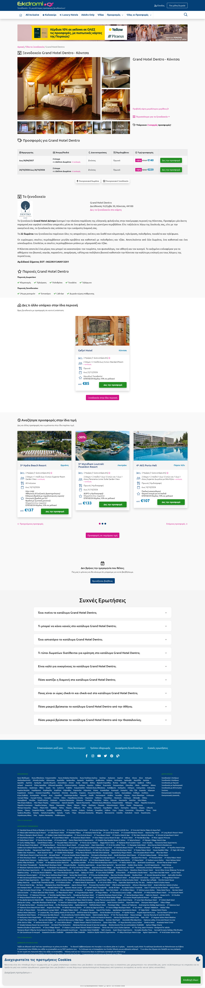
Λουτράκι (47, 798)
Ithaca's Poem (123, 870)
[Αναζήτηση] (186, 14)
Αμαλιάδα (60, 780)
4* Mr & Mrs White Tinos (115, 845)
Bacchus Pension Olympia (120, 875)
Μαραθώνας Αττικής (75, 798)
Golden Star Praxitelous (26, 852)
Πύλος (61, 808)
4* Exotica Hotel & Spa (120, 835)
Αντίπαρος (118, 780)
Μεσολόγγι (108, 798)
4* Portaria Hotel (155, 857)
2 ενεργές (152, 124)
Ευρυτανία (107, 785)
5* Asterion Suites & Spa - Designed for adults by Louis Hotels (81, 902)
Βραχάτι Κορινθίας (104, 783)
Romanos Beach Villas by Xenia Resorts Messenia (36, 930)
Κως (50, 795)
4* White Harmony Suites (71, 907)
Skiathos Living (23, 872)
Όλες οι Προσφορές (138, 14)
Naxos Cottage (136, 915)
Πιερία (128, 805)
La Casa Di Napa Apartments (28, 880)
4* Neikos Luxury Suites (155, 860)
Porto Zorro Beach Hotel (66, 845)
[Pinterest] (111, 755)
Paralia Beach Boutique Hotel (50, 865)
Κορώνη (82, 793)
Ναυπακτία (123, 800)
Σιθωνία (150, 808)
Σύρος (121, 810)
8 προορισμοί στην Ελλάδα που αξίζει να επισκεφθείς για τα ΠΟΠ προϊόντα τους (47, 949)
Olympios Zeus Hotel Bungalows (57, 885)
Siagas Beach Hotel (107, 842)
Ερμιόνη (90, 785)
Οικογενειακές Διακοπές (170, 795)
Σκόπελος (58, 810)
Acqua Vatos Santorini (105, 865)
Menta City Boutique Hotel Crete (126, 917)
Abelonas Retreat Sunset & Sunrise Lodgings (90, 925)
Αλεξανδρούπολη (24, 780)
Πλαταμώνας (138, 805)
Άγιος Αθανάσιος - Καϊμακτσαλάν (44, 778)
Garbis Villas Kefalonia (25, 862)
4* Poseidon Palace (73, 832)
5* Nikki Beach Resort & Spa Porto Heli (32, 855)
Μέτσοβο (136, 798)
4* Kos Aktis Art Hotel (85, 897)
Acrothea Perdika (80, 870)
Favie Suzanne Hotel (45, 852)
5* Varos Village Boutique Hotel (118, 907)
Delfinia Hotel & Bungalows (87, 912)
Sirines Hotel (163, 855)
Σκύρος (66, 810)
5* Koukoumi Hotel (175, 892)
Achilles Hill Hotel (80, 860)
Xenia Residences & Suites (110, 912)
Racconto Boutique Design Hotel (66, 872)
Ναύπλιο (132, 800)
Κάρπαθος (67, 790)
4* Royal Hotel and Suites (138, 877)
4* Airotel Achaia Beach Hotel (167, 835)
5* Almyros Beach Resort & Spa (29, 897)
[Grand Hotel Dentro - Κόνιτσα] (58, 88)
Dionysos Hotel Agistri (149, 902)
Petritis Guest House (166, 880)
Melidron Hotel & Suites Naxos (158, 882)
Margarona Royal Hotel (41, 850)
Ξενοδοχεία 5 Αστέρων (170, 778)
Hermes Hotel (177, 890)
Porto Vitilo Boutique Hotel (62, 850)
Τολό (154, 810)
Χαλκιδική (128, 813)
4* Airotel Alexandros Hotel (155, 875)
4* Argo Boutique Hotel (84, 892)
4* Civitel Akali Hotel (167, 900)
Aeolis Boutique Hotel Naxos (125, 855)
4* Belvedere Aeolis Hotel (137, 872)
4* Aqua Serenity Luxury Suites (130, 922)
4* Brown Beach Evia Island (27, 845)
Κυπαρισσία (34, 795)
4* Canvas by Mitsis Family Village (108, 897)
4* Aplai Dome (156, 897)
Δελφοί (20, 785)
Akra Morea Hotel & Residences (160, 845)
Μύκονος (79, 800)
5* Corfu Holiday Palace (26, 842)
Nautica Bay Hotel (152, 832)
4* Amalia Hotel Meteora (26, 860)
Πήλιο (122, 805)
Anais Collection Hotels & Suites (166, 885)
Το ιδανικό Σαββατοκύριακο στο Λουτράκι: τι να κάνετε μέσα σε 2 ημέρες (97, 946)
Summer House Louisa (73, 887)
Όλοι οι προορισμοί (24, 820)
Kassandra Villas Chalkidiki (75, 932)
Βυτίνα (115, 783)
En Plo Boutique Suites (64, 905)
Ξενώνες (164, 790)
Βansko (85, 783)
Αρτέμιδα (37, 783)
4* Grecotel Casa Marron (99, 830)
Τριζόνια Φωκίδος (24, 813)
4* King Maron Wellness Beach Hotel (53, 875)
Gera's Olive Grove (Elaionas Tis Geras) (169, 870)
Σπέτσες (90, 810)
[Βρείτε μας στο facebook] (86, 755)
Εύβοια (98, 785)
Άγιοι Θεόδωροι (23, 778)
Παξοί (136, 803)
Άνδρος (109, 780)
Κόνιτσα (65, 793)
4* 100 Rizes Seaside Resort (99, 860)
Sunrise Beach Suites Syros (167, 912)
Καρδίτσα (57, 790)
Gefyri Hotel (174, 887)
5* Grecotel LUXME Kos (120, 830)
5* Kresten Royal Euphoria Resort (136, 897)
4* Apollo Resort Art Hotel (124, 867)
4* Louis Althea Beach (63, 922)
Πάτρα (84, 805)
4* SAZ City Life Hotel (101, 850)
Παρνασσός (60, 805)
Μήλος (144, 798)
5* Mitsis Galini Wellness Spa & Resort (31, 832)
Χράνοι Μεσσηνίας (46, 815)
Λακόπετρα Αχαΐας (71, 795)
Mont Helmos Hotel (173, 860)
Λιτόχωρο (150, 795)
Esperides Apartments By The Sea (131, 882)
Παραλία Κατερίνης (148, 803)
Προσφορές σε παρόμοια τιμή (103, 535)
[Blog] (118, 755)
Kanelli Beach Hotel (45, 842)
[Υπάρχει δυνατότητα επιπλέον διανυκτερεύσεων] (109, 358)
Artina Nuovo (22, 895)
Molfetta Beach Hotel (97, 905)
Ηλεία (137, 785)
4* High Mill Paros (177, 850)
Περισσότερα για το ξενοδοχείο (151, 116)
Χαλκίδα (119, 813)
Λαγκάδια (58, 795)
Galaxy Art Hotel (87, 872)
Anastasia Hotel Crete (165, 922)
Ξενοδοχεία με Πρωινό (170, 783)
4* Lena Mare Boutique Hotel (145, 900)
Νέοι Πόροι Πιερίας (41, 803)
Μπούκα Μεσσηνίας (66, 800)
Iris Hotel (39, 862)
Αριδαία (146, 780)
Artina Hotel (120, 872)
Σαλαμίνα (97, 808)
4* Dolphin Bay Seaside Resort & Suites (110, 840)
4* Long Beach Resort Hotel (172, 832)
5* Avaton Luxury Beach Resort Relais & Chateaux (81, 927)
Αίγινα (134, 778)
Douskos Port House (139, 857)
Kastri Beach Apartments (122, 930)
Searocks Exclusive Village (102, 867)
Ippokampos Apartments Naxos (124, 910)
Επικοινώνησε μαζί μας (50, 747)
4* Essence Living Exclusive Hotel (125, 880)
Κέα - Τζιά (133, 790)
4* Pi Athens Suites (63, 882)
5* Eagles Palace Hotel (69, 910)
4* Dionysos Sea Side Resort (48, 915)
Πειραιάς (101, 805)
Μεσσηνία (117, 798)
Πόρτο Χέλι (44, 808)
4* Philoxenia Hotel (143, 847)
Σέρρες (141, 808)
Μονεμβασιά (22, 800)
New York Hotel (112, 890)
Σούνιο (74, 810)
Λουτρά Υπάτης (36, 798)
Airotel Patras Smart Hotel (167, 862)
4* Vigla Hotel (144, 910)
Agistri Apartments (150, 932)
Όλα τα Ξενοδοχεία (35, 46)
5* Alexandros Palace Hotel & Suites (78, 900)
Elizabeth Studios (24, 850)
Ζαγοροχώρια (118, 785)
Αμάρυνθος (70, 780)
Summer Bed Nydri (113, 920)
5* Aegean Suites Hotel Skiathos (163, 917)
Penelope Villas (114, 905)
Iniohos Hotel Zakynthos (26, 912)
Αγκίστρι (102, 778)
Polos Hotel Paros (163, 890)
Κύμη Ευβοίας (22, 795)
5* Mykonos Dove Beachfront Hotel (31, 907)
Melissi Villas (165, 907)
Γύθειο (148, 783)
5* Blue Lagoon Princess (161, 837)
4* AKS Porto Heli (43, 837)
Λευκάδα (118, 795)
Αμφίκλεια (90, 780)
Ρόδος (89, 808)
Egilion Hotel (43, 860)
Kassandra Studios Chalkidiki (52, 932)
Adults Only (87, 14)
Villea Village (165, 902)
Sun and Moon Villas (103, 880)
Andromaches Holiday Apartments (152, 905)
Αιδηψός (148, 778)
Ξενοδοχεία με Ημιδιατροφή (172, 785)
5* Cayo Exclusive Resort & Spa (29, 890)
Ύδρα (74, 813)
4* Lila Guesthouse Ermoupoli (28, 932)
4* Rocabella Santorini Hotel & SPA (30, 900)
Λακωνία (83, 795)
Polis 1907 (145, 917)
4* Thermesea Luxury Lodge (120, 892)
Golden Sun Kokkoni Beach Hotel (29, 847)
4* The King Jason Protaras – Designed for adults (151, 927)
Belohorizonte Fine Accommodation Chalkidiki (126, 925)
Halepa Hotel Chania (159, 910)
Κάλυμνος (151, 788)
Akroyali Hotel (54, 855)
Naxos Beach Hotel (50, 897)
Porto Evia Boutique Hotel (122, 850)
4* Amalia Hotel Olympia (64, 852)
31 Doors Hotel (39, 887)
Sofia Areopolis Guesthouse (67, 930)
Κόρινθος (73, 793)
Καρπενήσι (77, 790)
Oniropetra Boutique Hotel (101, 855)
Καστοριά (114, 790)
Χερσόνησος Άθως (24, 815)
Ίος (54, 788)
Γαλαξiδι (123, 783)
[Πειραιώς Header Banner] (102, 32)
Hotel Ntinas (166, 865)
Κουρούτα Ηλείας (94, 793)
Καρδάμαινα (36, 790)
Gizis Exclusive (22, 892)
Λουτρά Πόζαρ (22, 798)
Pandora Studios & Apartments (29, 927)
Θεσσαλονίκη (22, 788)
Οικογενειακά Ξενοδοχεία (171, 793)
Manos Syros (168, 867)
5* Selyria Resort (133, 840)
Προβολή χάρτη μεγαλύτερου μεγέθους (150, 108)
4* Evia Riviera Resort (25, 837)
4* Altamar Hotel (158, 847)
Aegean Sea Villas (53, 907)
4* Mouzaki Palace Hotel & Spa (66, 842)
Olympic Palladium (151, 907)
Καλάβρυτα (111, 788)
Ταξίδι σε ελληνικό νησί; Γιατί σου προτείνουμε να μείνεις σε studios (42, 946)
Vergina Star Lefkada (148, 880)
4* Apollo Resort (128, 912)
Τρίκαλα (36, 813)
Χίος (35, 815)
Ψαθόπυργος (60, 815)
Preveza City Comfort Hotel (99, 885)
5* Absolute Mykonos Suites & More (31, 867)
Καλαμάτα (122, 788)
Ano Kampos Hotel (24, 887)
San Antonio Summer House (62, 880)
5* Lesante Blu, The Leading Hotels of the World (56, 912)
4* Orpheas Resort (50, 917)
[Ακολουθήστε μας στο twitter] (105, 755)
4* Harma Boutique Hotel (133, 895)
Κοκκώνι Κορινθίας (43, 793)
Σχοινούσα (129, 810)
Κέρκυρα (151, 790)
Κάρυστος (87, 790)
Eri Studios (176, 895)
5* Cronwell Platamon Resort (132, 832)
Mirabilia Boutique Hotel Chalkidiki (102, 870)
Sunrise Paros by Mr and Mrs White (157, 915)
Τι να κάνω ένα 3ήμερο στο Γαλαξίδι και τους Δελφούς (160, 949)
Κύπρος (44, 795)
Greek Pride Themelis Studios (43, 882)
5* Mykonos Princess (37, 895)
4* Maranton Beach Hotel (80, 837)
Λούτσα (56, 798)
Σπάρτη (82, 810)
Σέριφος (134, 808)
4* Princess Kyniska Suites (99, 875)
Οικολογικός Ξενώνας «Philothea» (149, 867)
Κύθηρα (136, 793)
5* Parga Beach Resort (170, 877)
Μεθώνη (98, 798)
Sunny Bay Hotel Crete (78, 875)
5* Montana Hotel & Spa (92, 832)
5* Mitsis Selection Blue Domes (42, 892)
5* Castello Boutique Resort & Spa (109, 895)
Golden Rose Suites (135, 865)
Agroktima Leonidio (78, 862)
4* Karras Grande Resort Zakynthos (75, 855)
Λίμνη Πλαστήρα (138, 795)
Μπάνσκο (53, 800)
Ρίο (84, 808)
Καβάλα (69, 788)
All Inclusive (32, 14)
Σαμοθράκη (107, 808)
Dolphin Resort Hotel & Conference (87, 922)
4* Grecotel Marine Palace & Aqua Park (145, 830)
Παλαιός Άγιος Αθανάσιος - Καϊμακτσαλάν (107, 803)
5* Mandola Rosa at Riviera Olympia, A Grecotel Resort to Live (41, 830)
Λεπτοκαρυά (100, 795)
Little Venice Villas (24, 922)
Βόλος (92, 783)
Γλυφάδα (132, 783)
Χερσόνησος (145, 813)
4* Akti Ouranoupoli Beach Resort (30, 877)
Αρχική (20, 46)
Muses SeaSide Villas (160, 850)
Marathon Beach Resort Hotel (141, 870)
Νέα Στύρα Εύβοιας (24, 803)
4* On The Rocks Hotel (119, 915)
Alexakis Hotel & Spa (55, 887)
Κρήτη (117, 793)
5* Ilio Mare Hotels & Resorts (143, 835)
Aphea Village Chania (154, 925)
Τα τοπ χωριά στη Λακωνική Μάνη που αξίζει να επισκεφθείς (39, 951)
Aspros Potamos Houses (95, 920)
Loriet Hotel (176, 872)
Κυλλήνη (145, 793)
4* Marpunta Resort (83, 850)
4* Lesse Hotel (83, 845)
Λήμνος (127, 795)
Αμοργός (80, 780)
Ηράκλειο (145, 785)
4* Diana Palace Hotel (172, 857)
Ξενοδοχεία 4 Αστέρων (170, 780)
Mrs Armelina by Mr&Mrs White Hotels (76, 915)
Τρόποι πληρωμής (100, 747)
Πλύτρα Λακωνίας (24, 808)
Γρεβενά (141, 783)
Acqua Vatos (155, 877)
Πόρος (35, 808)
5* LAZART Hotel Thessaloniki (95, 887)
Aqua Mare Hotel (132, 902)
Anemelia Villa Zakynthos (131, 920)
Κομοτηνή (56, 793)
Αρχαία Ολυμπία (49, 783)
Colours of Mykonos (129, 905)
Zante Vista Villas (109, 922)
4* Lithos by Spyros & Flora (94, 907)
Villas (101, 14)
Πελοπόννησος (112, 805)
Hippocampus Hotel (67, 897)
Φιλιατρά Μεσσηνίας (86, 813)
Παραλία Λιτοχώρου (24, 805)
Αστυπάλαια (62, 783)
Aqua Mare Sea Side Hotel (159, 872)
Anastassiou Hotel (100, 877)
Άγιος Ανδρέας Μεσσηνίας (68, 778)
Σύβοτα (107, 810)
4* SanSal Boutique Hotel (94, 890)
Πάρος (69, 805)
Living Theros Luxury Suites (105, 900)
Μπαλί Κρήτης (43, 800)
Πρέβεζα (53, 808)
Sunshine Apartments (86, 865)
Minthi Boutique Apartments (28, 870)
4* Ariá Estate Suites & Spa (170, 932)
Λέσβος (110, 795)
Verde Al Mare (114, 887)
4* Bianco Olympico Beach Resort (30, 835)
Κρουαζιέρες (126, 793)
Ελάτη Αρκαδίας (40, 785)
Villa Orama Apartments (121, 885)
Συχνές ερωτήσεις (158, 747)
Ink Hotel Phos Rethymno (61, 925)
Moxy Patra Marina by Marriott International (92, 852)
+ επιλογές (87, 364)
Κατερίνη (124, 790)
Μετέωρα (127, 798)
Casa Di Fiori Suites (103, 910)
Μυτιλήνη (97, 800)
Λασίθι (91, 795)
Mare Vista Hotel (97, 845)
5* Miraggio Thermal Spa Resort (103, 857)
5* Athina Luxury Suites (146, 890)
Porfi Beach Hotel (66, 917)
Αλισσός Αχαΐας (38, 780)
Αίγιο (141, 778)
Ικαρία (48, 788)
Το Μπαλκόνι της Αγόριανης (57, 867)
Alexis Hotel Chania (125, 900)
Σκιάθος (49, 810)
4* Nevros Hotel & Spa (25, 885)
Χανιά (136, 813)
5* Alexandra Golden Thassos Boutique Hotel (55, 857)
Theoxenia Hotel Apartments (166, 842)
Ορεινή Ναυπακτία (83, 803)
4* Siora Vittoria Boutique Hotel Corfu (102, 862)
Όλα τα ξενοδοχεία (24, 937)
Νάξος (105, 800)
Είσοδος (160, 5)
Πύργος (69, 808)
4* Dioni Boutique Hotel (26, 857)
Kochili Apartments (152, 865)
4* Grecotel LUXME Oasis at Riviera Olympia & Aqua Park (90, 847)
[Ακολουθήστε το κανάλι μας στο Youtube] (99, 755)
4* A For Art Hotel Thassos (80, 867)
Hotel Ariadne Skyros (101, 915)
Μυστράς (88, 800)
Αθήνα (127, 778)
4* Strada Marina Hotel (26, 905)
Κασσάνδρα (104, 790)
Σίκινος (20, 810)
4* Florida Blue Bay (142, 837)
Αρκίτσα (29, 783)
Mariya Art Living (23, 902)
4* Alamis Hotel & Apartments (84, 882)
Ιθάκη (41, 788)
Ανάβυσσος (100, 780)
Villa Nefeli (138, 892)
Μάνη (63, 798)
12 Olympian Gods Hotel (136, 845)
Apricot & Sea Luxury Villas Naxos (70, 920)
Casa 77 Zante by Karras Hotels (156, 887)
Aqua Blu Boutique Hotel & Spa (44, 902)
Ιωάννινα (60, 788)
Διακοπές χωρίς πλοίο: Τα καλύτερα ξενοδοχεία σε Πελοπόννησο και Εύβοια (155, 946)
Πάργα (51, 805)
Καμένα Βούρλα (23, 790)
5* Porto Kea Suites (50, 890)
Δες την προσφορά (171, 160)
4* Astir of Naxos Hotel (26, 910)
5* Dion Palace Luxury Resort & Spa (105, 837)
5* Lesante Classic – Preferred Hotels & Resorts (94, 917)
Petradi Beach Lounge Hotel (48, 910)
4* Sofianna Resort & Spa (43, 922)
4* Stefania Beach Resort (123, 847)
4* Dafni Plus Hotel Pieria (27, 920)
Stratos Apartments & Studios (71, 890)
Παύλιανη (92, 805)
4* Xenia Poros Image (44, 840)
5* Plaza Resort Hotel (64, 892)
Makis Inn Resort (152, 895)
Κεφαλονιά (21, 793)
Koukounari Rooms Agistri (27, 875)
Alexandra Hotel (69, 877)
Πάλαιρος (128, 803)
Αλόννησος (50, 780)
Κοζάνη (30, 793)
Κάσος (95, 790)
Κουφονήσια (108, 793)
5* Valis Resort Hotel (56, 832)
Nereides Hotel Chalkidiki (89, 930)
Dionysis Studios (70, 865)
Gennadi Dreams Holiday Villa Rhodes (168, 930)
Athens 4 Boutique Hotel (142, 885)
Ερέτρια (82, 785)
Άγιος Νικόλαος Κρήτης (88, 778)
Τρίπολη (60, 813)
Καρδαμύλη (47, 790)
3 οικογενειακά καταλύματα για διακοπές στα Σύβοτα (102, 954)
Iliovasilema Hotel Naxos (26, 915)
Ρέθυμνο (77, 808)
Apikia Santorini (81, 905)
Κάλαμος (131, 788)
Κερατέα (142, 790)
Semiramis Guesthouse (146, 862)
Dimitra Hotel (149, 922)
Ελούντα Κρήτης (71, 785)
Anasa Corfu (165, 895)
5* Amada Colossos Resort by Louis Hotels (33, 925)
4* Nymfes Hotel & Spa (176, 847)
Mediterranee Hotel (53, 877)
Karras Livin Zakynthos (47, 920)
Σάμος (116, 808)
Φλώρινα (99, 813)
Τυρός (67, 813)
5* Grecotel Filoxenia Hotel (77, 830)
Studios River (137, 875)
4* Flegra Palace (101, 892)
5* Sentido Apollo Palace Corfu (59, 895)
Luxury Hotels (70, 14)
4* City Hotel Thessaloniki (27, 865)
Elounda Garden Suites (54, 900)
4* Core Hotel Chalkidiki (105, 872)
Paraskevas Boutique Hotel (83, 895)
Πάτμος (76, 805)
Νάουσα (113, 800)
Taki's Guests (106, 930)
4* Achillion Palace (127, 890)
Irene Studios (148, 842)
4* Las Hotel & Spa (84, 877)
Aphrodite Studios (175, 875)
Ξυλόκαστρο (55, 803)
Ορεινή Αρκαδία (68, 803)
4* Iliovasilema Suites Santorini (57, 862)
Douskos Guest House (45, 905)
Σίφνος (27, 810)
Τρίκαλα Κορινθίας (48, 813)
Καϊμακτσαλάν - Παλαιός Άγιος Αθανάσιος (89, 788)
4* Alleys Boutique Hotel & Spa (129, 932)
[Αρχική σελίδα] (20, 15)
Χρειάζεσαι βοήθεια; (102, 580)
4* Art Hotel (137, 907)
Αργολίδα (137, 780)
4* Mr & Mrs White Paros (107, 882)
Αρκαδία (20, 783)
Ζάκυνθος (129, 785)
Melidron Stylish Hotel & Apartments (101, 932)
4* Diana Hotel (137, 860)
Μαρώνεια (89, 798)
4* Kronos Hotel (60, 840)
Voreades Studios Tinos (143, 930)
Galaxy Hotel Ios (23, 882)
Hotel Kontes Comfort (115, 902)
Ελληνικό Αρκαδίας (55, 785)
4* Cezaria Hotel (123, 857)
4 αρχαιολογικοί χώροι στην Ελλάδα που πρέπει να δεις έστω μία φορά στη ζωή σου (48, 954)
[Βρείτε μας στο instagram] (93, 755)
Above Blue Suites (81, 857)
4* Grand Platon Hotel (60, 837)
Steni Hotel (45, 880)
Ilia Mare (40, 885)
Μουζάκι (32, 800)
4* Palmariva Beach (47, 845)
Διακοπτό (28, 785)
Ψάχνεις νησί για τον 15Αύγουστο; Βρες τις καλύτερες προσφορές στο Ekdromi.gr (95, 951)
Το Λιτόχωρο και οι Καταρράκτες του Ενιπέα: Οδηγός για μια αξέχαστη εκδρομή (108, 949)
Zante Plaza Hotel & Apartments (81, 840)
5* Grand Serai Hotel (111, 832)
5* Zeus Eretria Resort (83, 835)
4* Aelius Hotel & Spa (127, 862)
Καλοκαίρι (50, 14)
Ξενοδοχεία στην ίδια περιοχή (102, 397)
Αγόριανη (111, 778)
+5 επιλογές (76, 162)
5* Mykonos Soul (173, 905)
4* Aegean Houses (87, 910)
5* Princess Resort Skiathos (41, 872)
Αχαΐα (78, 783)
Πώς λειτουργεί (76, 747)
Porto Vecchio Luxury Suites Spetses (116, 927)
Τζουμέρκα (140, 810)
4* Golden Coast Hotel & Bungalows (58, 835)
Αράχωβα (128, 780)
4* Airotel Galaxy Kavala (147, 855)
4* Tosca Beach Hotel (102, 835)
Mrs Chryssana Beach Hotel (144, 852)
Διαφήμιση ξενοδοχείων (129, 747)
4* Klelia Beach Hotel (25, 840)
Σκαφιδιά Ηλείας (38, 810)
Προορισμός (114, 14)
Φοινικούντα (109, 813)
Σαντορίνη (125, 808)
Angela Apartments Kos (146, 912)
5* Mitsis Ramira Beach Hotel (155, 892)
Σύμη (114, 810)
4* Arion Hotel (127, 837)
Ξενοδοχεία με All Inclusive (171, 788)
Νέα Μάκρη (142, 800)
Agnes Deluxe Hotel (79, 885)
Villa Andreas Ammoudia (84, 880)
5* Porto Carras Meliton (89, 842)
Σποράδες (98, 810)
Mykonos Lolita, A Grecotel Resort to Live (159, 920)
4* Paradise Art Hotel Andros (56, 847)
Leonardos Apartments (121, 860)
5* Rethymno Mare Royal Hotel (29, 917)
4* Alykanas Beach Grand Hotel (128, 842)
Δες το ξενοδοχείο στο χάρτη (106, 209)
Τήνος (148, 810)
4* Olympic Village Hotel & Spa (154, 840)
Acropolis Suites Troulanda (132, 887)
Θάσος (153, 785)
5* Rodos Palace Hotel (142, 850)
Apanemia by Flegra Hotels (121, 852)
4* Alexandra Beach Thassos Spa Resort (57, 870)
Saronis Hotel (121, 865)
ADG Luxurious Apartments (60, 860)
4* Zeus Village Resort (51, 927)
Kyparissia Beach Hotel (118, 877)
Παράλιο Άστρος (41, 805)
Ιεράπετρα (33, 788)
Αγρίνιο (120, 778)
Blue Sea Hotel (162, 852)
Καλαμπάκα (141, 788)
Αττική (71, 783)
